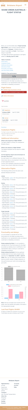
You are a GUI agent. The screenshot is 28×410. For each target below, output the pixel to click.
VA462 (11, 213)
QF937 (11, 192)
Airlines (3, 390)
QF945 (11, 206)
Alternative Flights (5, 66)
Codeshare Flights (5, 63)
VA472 (11, 223)
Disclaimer (16, 407)
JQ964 (11, 177)
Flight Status (4, 61)
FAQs (15, 387)
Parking (3, 401)
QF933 (11, 185)
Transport (3, 392)
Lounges (3, 399)
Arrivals (3, 385)
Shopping (3, 397)
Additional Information (6, 65)
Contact (20, 407)
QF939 (11, 195)
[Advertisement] (14, 30)
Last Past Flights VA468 (7, 70)
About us (23, 407)
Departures (4, 387)
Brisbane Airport (14, 5)
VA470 (11, 220)
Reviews (3, 403)
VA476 (11, 227)
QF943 (11, 202)
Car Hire (16, 385)
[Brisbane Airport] (3, 4)
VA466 (11, 216)
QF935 (11, 188)
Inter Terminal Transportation (8, 394)
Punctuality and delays (6, 68)
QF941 (11, 199)
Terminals (16, 383)
